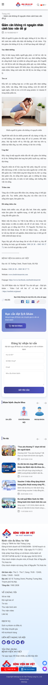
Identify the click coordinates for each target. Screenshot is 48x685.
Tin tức (5, 603)
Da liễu (9, 419)
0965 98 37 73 (23, 269)
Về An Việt (6, 596)
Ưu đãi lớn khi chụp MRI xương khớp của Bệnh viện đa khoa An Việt (31, 466)
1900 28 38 (31, 244)
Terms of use (24, 679)
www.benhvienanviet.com (18, 274)
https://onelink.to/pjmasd (12, 291)
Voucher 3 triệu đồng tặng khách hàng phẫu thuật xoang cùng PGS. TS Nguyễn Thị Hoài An (32, 483)
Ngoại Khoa (39, 419)
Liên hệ (5, 614)
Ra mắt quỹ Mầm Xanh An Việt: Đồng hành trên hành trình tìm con (32, 500)
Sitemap (24, 682)
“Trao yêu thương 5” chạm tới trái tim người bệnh (31, 448)
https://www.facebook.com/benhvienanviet (24, 280)
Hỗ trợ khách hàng (9, 632)
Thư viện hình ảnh (9, 607)
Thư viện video (8, 611)
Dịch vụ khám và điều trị (12, 625)
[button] (38, 403)
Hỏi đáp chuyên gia (10, 629)
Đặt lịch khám (17, 326)
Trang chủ (6, 14)
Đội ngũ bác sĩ (8, 600)
